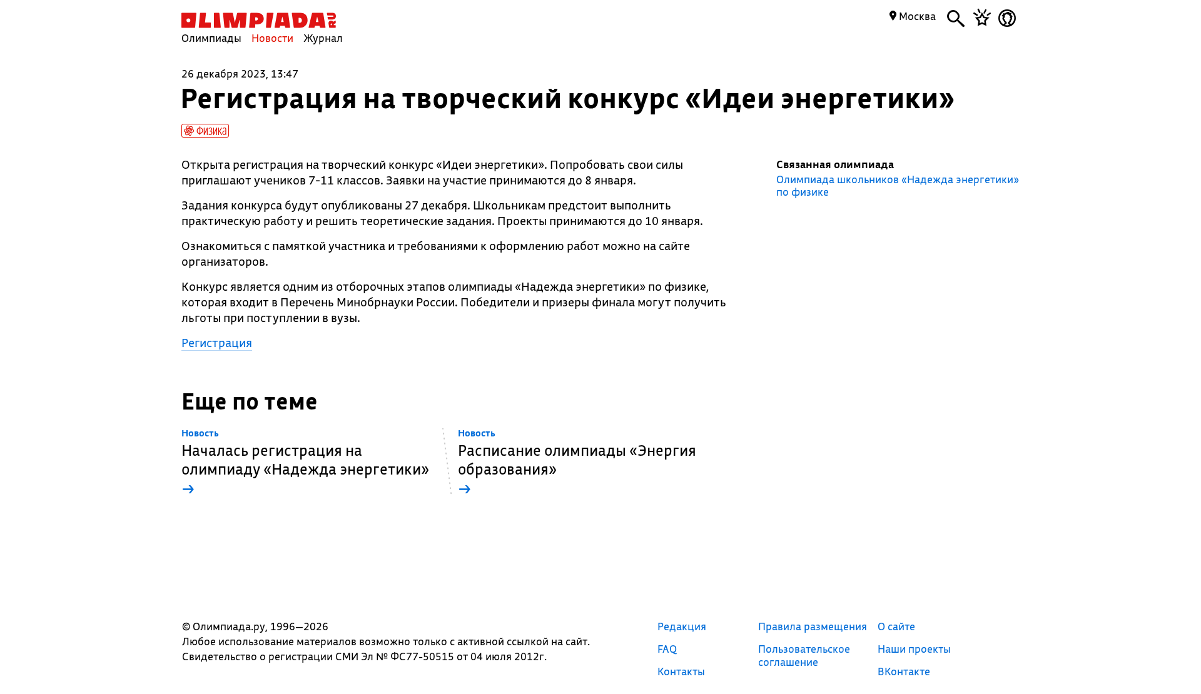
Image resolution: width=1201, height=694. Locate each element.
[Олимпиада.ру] (258, 20)
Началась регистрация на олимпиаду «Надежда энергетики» (305, 463)
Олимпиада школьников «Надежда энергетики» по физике (897, 185)
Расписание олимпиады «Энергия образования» (577, 463)
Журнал (323, 37)
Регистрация (216, 342)
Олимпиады (211, 37)
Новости (272, 37)
